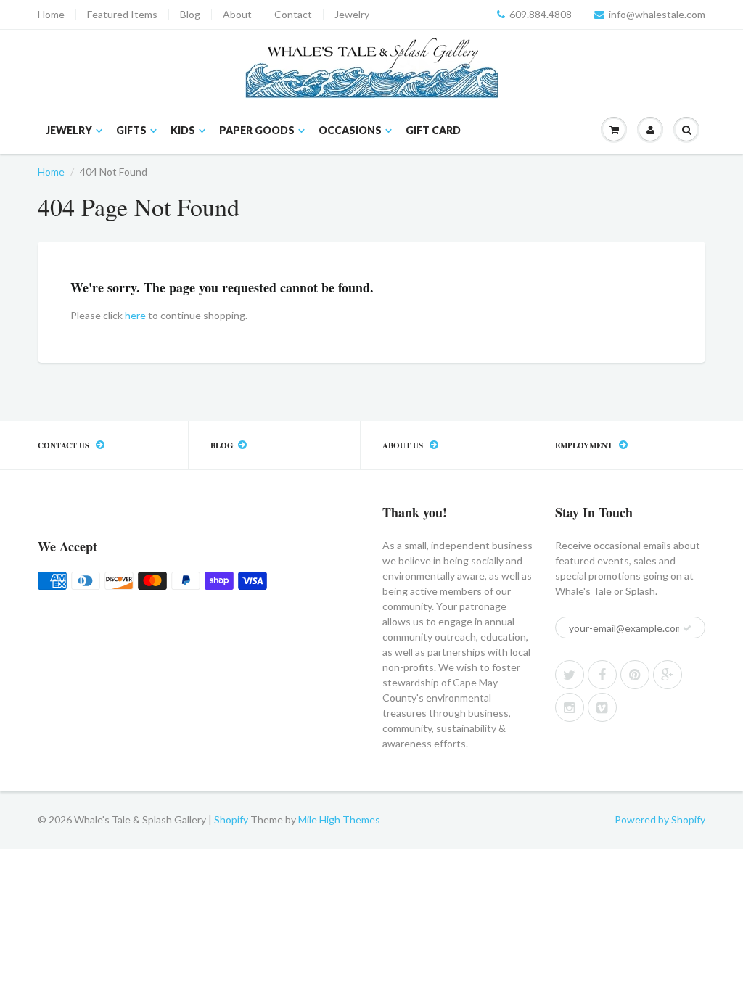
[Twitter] (569, 674)
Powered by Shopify (660, 819)
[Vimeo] (602, 707)
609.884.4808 (540, 14)
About (237, 14)
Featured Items (122, 14)
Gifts (131, 130)
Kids (183, 130)
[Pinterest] (634, 674)
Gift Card (433, 130)
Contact (293, 14)
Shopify (231, 819)
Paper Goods (257, 130)
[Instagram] (569, 707)
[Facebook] (602, 674)
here (135, 315)
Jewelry (351, 14)
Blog (190, 14)
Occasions (350, 130)
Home (51, 14)
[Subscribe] (687, 628)
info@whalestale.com (657, 14)
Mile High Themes (339, 819)
